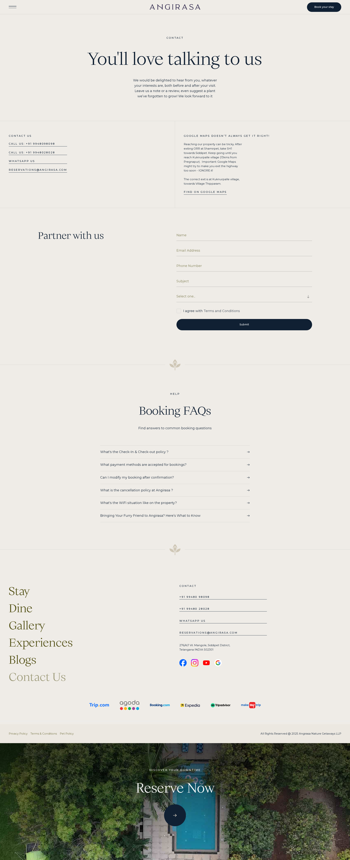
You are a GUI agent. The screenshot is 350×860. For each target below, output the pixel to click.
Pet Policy (67, 733)
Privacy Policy (18, 733)
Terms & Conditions (43, 733)
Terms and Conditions (222, 311)
